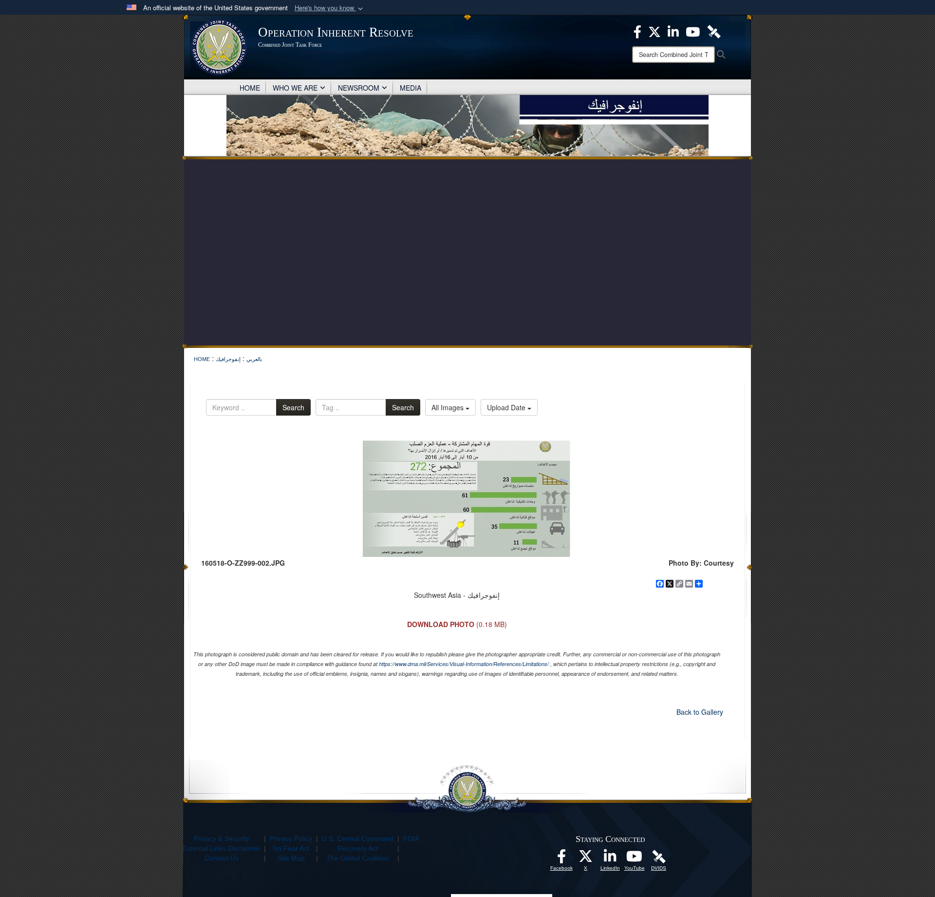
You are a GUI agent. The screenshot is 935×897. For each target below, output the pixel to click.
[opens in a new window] (561, 859)
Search (293, 407)
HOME (250, 88)
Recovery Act (357, 848)
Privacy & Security (221, 838)
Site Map (291, 858)
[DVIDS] (659, 856)
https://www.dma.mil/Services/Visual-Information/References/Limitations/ (464, 664)
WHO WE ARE (295, 88)
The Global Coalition (357, 858)
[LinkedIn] (610, 859)
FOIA (411, 838)
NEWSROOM (358, 88)
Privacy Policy (291, 838)
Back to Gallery (699, 712)
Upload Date (507, 407)
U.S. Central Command (357, 838)
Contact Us (222, 858)
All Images (448, 407)
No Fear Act (291, 848)
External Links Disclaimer (221, 848)
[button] (330, 8)
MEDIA (410, 88)
